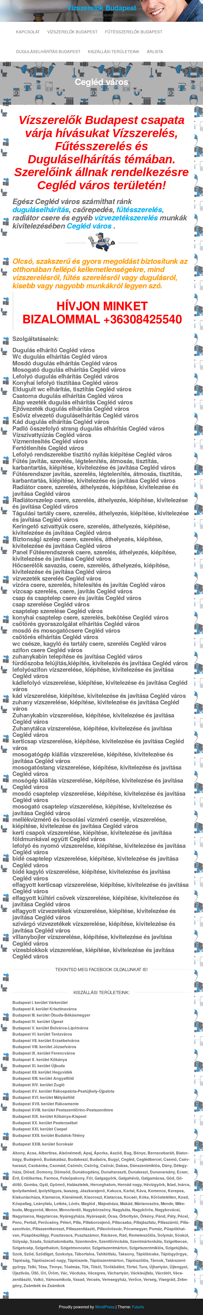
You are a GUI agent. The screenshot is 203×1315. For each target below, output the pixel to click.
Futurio (138, 1307)
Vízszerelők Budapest (101, 7)
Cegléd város (90, 225)
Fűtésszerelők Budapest (133, 32)
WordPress (105, 1307)
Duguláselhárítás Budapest (48, 51)
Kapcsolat (28, 32)
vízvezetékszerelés (126, 217)
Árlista (155, 51)
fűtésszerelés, (140, 209)
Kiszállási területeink (113, 51)
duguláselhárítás (40, 209)
